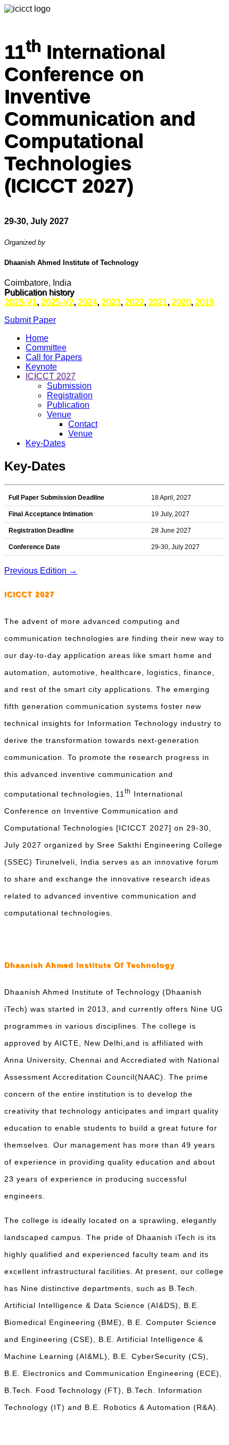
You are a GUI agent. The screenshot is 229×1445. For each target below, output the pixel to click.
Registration (70, 395)
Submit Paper (30, 319)
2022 (134, 301)
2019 (204, 301)
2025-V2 (57, 301)
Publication (68, 404)
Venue (59, 414)
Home (37, 338)
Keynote (41, 366)
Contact (82, 424)
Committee (46, 347)
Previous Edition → (40, 570)
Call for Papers (54, 357)
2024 (87, 301)
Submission (69, 385)
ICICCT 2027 (51, 376)
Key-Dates (46, 443)
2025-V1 (20, 301)
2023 (110, 301)
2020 (181, 301)
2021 (157, 301)
